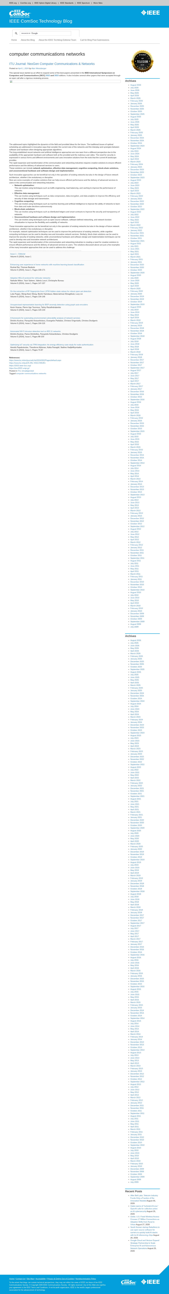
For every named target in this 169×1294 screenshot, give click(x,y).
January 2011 (136, 579)
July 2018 (134, 341)
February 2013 (136, 513)
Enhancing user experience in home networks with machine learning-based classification (47, 265)
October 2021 (136, 238)
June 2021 (134, 249)
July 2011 (134, 563)
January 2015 (136, 452)
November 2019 (137, 299)
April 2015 (134, 444)
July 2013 (134, 500)
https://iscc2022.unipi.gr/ (19, 368)
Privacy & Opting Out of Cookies (60, 1279)
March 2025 (135, 130)
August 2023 (135, 180)
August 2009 (135, 624)
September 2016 (137, 399)
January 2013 (136, 516)
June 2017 (134, 376)
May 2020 (134, 283)
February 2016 (136, 418)
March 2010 (135, 606)
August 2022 (135, 212)
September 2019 (137, 304)
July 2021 (134, 246)
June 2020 (134, 280)
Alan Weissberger (39, 68)
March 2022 (135, 225)
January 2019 (136, 325)
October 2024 (136, 143)
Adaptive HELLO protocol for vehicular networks (30, 278)
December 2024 (137, 138)
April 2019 (134, 317)
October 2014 (136, 460)
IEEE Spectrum (83, 3)
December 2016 (137, 391)
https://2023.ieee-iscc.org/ (20, 365)
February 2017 (136, 386)
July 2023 (134, 183)
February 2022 (136, 228)
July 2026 (134, 88)
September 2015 (137, 431)
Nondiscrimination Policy (86, 1279)
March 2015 (135, 447)
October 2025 (136, 111)
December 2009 (137, 614)
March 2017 (135, 384)
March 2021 (135, 257)
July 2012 (134, 532)
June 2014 (134, 471)
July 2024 (134, 151)
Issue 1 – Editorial (17, 254)
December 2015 (137, 423)
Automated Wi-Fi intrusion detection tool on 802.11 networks (35, 331)
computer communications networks (31, 373)
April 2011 (134, 571)
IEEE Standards (66, 3)
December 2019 (137, 296)
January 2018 (136, 357)
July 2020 (134, 278)
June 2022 (134, 217)
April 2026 (134, 95)
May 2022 (134, 220)
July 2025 (134, 119)
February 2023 (136, 196)
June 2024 (134, 154)
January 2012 (136, 547)
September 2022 (137, 209)
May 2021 (134, 251)
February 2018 (136, 354)
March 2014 (135, 479)
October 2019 (136, 302)
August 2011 (135, 561)
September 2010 (137, 590)
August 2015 (135, 434)
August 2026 (135, 85)
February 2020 (136, 291)
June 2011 (134, 566)
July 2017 (134, 373)
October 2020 (136, 270)
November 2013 (137, 489)
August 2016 (135, 402)
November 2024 (137, 140)
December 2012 (137, 518)
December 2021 (137, 233)
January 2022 (136, 230)
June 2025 (134, 122)
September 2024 (137, 146)
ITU (19, 371)
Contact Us (20, 1279)
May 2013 (134, 505)
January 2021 (136, 262)
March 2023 (135, 193)
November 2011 (137, 553)
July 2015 (134, 436)
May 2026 (134, 93)
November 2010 (137, 584)
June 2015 (134, 439)
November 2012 (137, 521)
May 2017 (134, 378)
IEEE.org (13, 3)
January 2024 (136, 167)
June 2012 (134, 534)
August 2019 (135, 307)
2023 (56, 75)
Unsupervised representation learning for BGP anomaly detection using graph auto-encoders (49, 305)
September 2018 (137, 336)
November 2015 (137, 426)
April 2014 (134, 476)
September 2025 (137, 114)
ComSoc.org (25, 3)
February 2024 (136, 164)
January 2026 (136, 103)
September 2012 (137, 526)
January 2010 (136, 611)
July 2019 (134, 310)
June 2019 (134, 312)
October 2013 (136, 492)
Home (14, 40)
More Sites (97, 3)
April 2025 (134, 127)
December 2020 (137, 265)
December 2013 (137, 487)
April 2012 (134, 540)
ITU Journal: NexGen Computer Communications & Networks (52, 64)
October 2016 (136, 397)
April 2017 (134, 381)
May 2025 (134, 125)
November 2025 (137, 109)
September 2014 (137, 463)
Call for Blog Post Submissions (94, 40)
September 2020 (137, 273)
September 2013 (137, 495)
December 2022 (137, 201)
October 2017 (136, 365)
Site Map (30, 1279)
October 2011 (136, 555)
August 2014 (135, 466)
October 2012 (136, 524)
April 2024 (134, 159)
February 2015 (136, 450)
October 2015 (136, 429)
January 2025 (136, 135)
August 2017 (135, 370)
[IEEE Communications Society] (129, 1282)
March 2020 (135, 288)
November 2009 (137, 616)
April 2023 (134, 191)
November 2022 (137, 204)
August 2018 (135, 339)
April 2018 (134, 349)
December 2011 (137, 550)
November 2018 (137, 331)
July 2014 (134, 468)
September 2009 (137, 621)
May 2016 (134, 410)
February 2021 (136, 259)
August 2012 (135, 529)
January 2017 (136, 389)
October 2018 (136, 333)
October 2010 (136, 587)
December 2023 (137, 169)
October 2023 (136, 175)
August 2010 (135, 592)
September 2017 (137, 368)
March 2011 (135, 574)
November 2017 (137, 362)
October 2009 (136, 619)
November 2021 (137, 236)
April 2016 (134, 413)
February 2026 (136, 101)
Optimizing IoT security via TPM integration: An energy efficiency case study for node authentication (51, 345)
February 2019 (136, 323)
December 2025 (137, 106)
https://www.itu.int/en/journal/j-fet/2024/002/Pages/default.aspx (35, 360)
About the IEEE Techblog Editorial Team (57, 40)
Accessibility (41, 1279)
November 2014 (137, 458)
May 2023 (134, 188)
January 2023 (136, 199)
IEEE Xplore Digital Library (45, 3)
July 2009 (134, 627)
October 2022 (136, 206)
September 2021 (137, 241)
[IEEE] (148, 12)
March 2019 (135, 320)
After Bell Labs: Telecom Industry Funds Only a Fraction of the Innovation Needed (144, 1198)
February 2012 (136, 545)
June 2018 (134, 344)
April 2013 (134, 508)
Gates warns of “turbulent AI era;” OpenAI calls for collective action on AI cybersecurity (144, 1208)
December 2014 (137, 455)
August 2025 (135, 117)
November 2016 (137, 394)
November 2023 (137, 172)
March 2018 (135, 352)
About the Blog (28, 40)
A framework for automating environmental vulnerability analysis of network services (45, 318)
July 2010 (134, 595)
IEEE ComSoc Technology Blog (40, 21)
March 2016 (135, 415)
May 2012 (134, 537)
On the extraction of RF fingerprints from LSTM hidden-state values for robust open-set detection (50, 291)
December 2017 (137, 360)
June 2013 (134, 503)
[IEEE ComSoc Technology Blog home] (20, 13)
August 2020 (135, 275)
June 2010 (134, 598)
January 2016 (136, 421)
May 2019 (134, 315)
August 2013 (135, 497)
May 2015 (134, 442)
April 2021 (134, 254)
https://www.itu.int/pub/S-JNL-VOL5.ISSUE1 (27, 363)
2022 (48, 75)
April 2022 (134, 222)
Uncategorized (28, 371)
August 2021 (135, 243)
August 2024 (135, 148)
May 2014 (134, 473)
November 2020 (137, 267)
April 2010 (134, 603)
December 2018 (137, 328)
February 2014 (136, 481)
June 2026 (134, 90)
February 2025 (136, 132)
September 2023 (137, 177)
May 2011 (134, 569)
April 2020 (134, 286)
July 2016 (134, 405)
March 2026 (135, 98)
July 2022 (134, 214)
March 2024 (135, 162)
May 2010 (134, 600)
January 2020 (136, 294)
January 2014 (136, 484)
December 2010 (137, 582)
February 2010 (136, 608)
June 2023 (134, 185)
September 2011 (137, 558)
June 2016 (134, 407)
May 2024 (134, 156)
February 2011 (136, 577)
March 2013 (135, 510)
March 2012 (135, 542)
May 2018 (134, 347)
